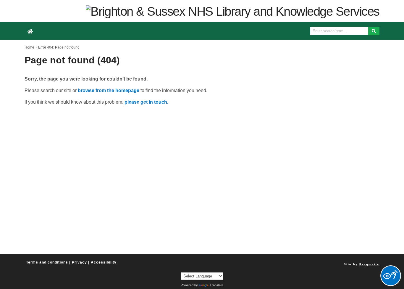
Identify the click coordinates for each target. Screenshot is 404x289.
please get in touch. (146, 102)
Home (29, 47)
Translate (216, 285)
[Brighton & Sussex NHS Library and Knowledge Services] (232, 11)
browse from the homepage (108, 90)
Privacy (79, 262)
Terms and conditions (47, 262)
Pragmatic (369, 264)
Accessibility (104, 262)
